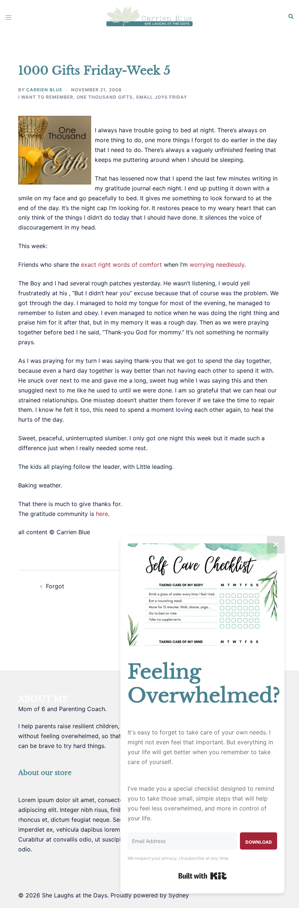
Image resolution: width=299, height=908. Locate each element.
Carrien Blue (44, 89)
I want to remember (45, 97)
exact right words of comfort (121, 264)
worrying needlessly (217, 264)
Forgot (55, 586)
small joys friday (161, 97)
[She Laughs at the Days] (149, 16)
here (102, 513)
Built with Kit (202, 875)
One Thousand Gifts (105, 97)
